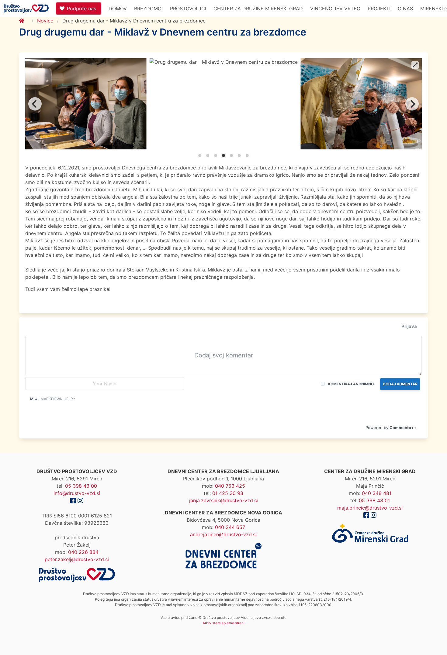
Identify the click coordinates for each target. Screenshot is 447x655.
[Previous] (35, 104)
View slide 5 (231, 155)
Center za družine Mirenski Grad (258, 8)
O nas (405, 8)
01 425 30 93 (227, 493)
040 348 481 (376, 493)
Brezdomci (148, 8)
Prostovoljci (188, 8)
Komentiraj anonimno (351, 384)
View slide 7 (247, 155)
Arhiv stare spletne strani (223, 623)
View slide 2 (207, 155)
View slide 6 (239, 155)
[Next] (412, 104)
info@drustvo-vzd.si (77, 493)
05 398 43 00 (81, 486)
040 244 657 (230, 527)
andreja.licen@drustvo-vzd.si (223, 534)
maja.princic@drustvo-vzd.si (370, 508)
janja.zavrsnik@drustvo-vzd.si (223, 500)
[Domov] (25, 20)
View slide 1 (199, 155)
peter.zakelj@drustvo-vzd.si (77, 559)
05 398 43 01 (374, 500)
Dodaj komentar (400, 384)
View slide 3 (215, 155)
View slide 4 (223, 155)
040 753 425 (230, 486)
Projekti (379, 8)
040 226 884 (83, 552)
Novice (45, 21)
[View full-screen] (415, 65)
